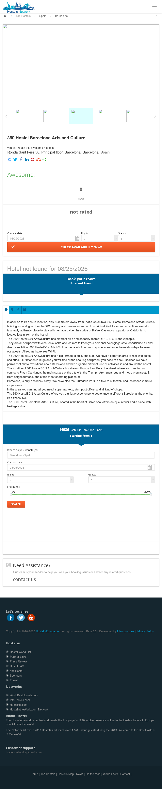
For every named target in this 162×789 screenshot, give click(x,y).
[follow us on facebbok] (10, 617)
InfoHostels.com (20, 700)
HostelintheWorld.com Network (29, 709)
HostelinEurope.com (48, 631)
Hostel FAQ (17, 666)
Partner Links (18, 657)
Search (16, 504)
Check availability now (81, 247)
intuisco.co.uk (125, 631)
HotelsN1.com (18, 705)
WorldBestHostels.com (24, 695)
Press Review (18, 661)
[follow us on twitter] (21, 617)
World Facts (110, 774)
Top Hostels (23, 16)
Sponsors (16, 675)
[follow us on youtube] (31, 617)
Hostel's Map (66, 774)
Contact (125, 774)
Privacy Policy (145, 631)
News (79, 774)
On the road (93, 774)
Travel (14, 680)
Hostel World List (20, 652)
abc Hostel (16, 671)
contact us (24, 579)
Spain (42, 16)
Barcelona (61, 16)
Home (34, 774)
